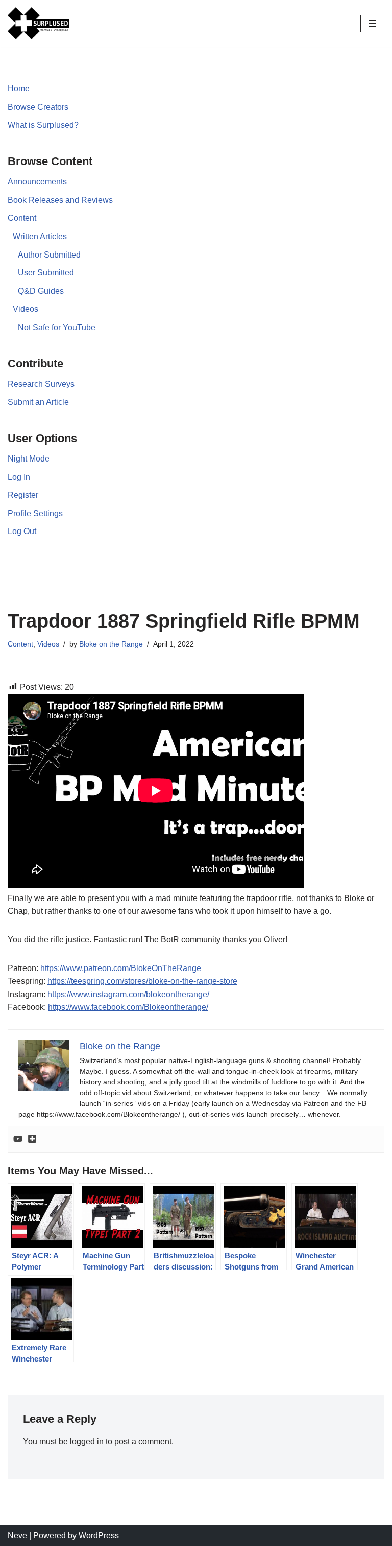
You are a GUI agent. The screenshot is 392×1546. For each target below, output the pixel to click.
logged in (87, 1441)
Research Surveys (41, 384)
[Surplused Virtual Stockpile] (38, 23)
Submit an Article (38, 402)
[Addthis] (32, 1139)
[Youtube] (17, 1139)
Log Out (22, 531)
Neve (17, 1535)
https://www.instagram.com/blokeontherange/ (128, 994)
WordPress (99, 1535)
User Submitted (46, 272)
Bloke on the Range (111, 644)
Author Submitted (49, 254)
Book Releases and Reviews (60, 200)
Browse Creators (38, 107)
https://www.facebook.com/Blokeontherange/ (128, 1007)
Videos (25, 309)
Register (23, 495)
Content (22, 218)
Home (19, 88)
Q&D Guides (41, 291)
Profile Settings (35, 513)
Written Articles (40, 236)
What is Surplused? (43, 125)
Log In (19, 477)
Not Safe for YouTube (56, 327)
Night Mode (29, 458)
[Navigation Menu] (372, 23)
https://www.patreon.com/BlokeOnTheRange (120, 968)
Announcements (37, 181)
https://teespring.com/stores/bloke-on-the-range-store (142, 981)
